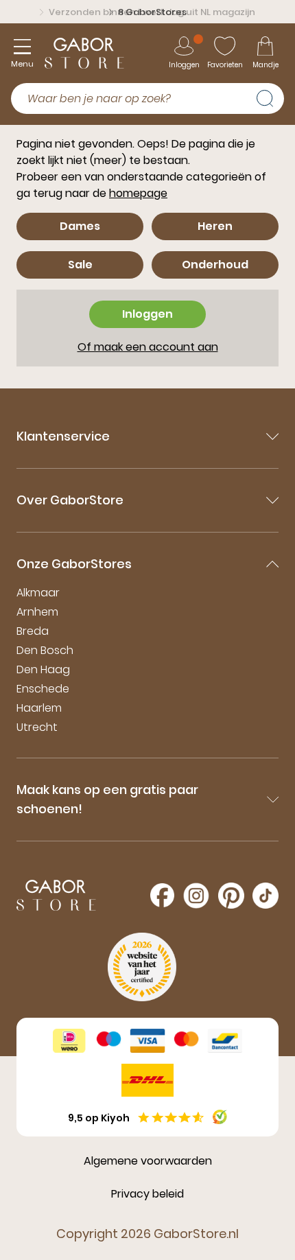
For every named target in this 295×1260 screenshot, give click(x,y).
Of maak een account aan (148, 347)
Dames (80, 226)
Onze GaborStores (74, 563)
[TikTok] (265, 896)
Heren (215, 226)
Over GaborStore (69, 500)
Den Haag (43, 669)
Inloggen (147, 314)
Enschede (42, 689)
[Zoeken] (270, 96)
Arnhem (37, 612)
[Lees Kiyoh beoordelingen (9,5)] (220, 1117)
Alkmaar (38, 592)
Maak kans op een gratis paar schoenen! (107, 799)
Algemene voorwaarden (148, 1161)
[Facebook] (162, 895)
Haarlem (39, 708)
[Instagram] (196, 895)
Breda (32, 631)
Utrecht (37, 727)
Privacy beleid (147, 1194)
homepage (138, 193)
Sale (80, 264)
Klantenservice (63, 436)
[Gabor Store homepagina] (84, 53)
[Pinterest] (231, 896)
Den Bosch (44, 650)
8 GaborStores (152, 12)
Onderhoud (215, 264)
